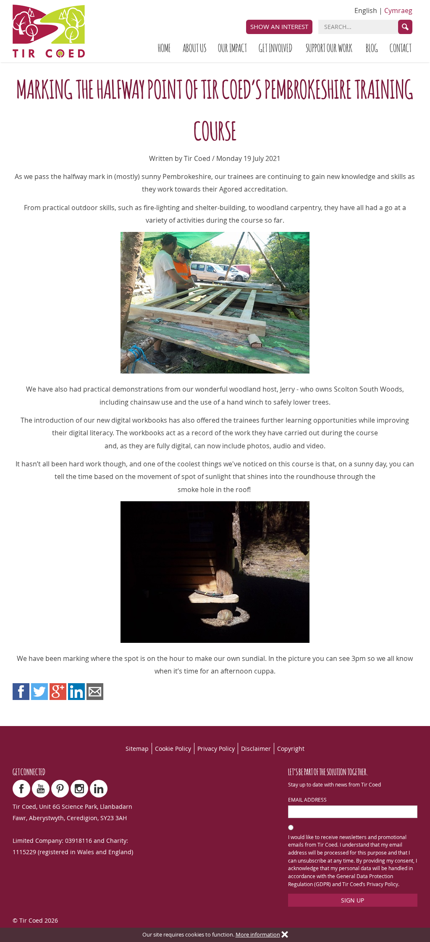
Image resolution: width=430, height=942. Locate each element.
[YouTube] (41, 788)
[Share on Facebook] (21, 691)
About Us (194, 47)
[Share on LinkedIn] (76, 691)
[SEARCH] (405, 27)
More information (258, 934)
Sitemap (137, 749)
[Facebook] (21, 788)
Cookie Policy (173, 749)
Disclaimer (256, 749)
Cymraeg (398, 10)
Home (164, 47)
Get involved (275, 47)
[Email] (95, 691)
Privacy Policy (216, 749)
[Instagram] (79, 788)
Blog (372, 47)
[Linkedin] (99, 788)
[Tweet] (39, 691)
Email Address (307, 799)
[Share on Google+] (58, 691)
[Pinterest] (60, 788)
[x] (284, 935)
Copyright (290, 749)
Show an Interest (279, 26)
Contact (401, 47)
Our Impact (232, 47)
